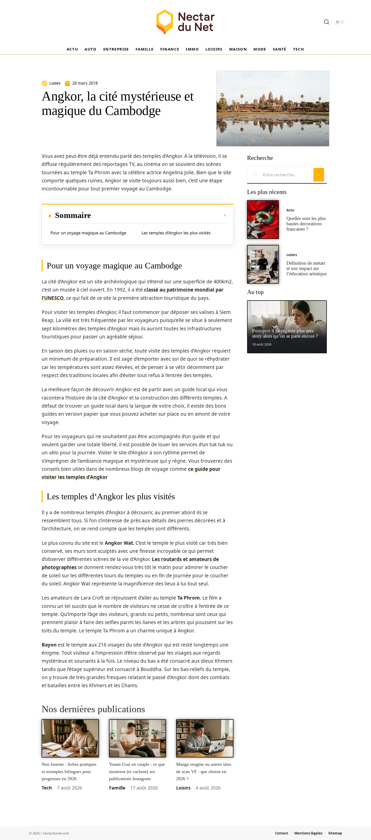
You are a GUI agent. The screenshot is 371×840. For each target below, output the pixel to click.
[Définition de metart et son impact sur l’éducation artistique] (263, 264)
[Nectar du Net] (185, 22)
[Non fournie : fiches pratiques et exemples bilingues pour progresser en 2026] (70, 738)
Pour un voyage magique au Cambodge (88, 233)
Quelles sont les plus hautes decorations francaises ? (306, 224)
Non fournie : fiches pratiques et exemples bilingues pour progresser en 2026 (69, 771)
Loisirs (183, 787)
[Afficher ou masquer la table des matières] (159, 215)
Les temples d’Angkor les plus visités (176, 233)
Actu (290, 210)
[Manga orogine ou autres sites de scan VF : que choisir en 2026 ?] (204, 738)
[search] (326, 22)
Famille (117, 787)
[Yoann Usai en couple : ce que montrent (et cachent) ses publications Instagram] (137, 738)
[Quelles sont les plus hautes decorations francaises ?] (263, 220)
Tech (47, 787)
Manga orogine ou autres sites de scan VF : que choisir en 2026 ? (203, 771)
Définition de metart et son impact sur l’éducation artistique (306, 268)
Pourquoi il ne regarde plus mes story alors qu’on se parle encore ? (285, 333)
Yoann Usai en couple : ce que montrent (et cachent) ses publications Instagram (137, 771)
